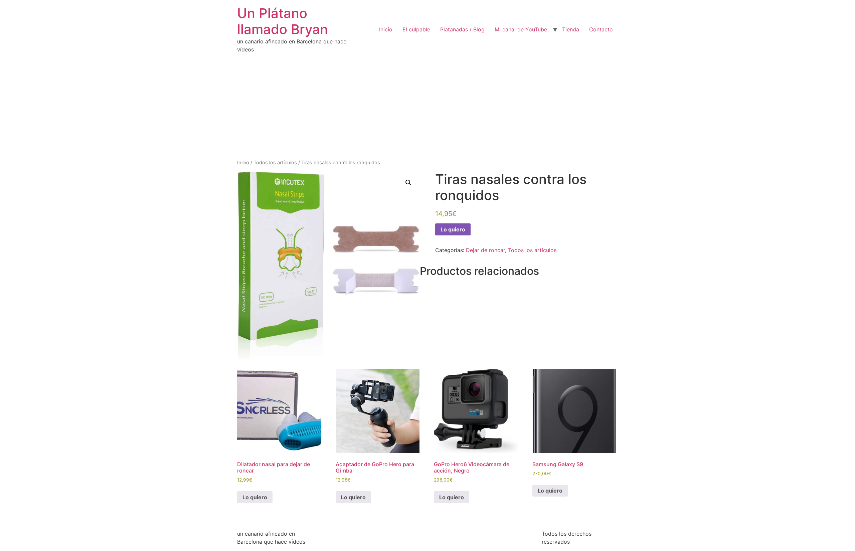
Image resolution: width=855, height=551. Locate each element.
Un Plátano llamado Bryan (282, 21)
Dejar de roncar (485, 250)
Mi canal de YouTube (521, 29)
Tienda (570, 29)
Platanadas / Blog (462, 29)
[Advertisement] (427, 109)
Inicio (385, 29)
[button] (408, 183)
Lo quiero (453, 229)
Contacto (601, 29)
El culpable (416, 29)
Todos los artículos (275, 163)
